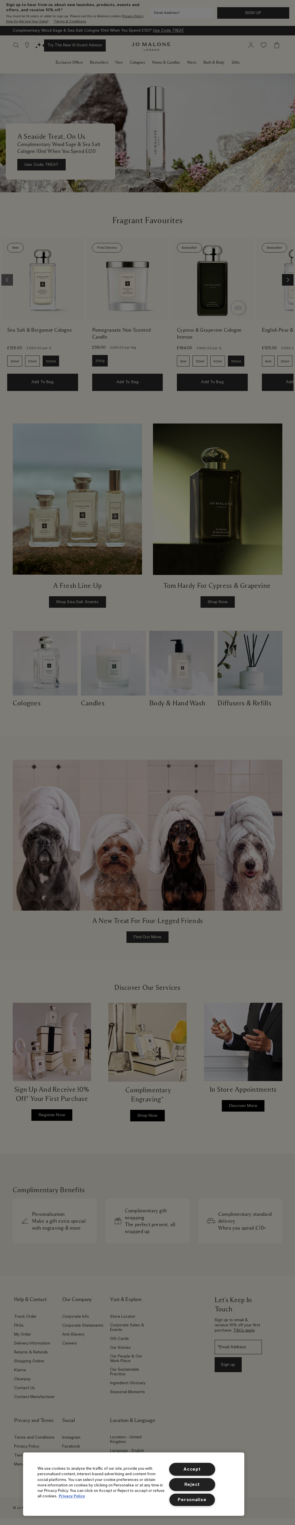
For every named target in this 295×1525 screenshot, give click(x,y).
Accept (192, 1469)
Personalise (192, 1500)
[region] (133, 1484)
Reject (192, 1484)
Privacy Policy (72, 1496)
